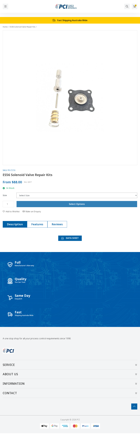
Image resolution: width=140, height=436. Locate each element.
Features (37, 224)
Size (5, 195)
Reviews (57, 224)
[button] (11, 211)
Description (15, 224)
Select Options (77, 204)
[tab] (15, 224)
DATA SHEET (72, 238)
